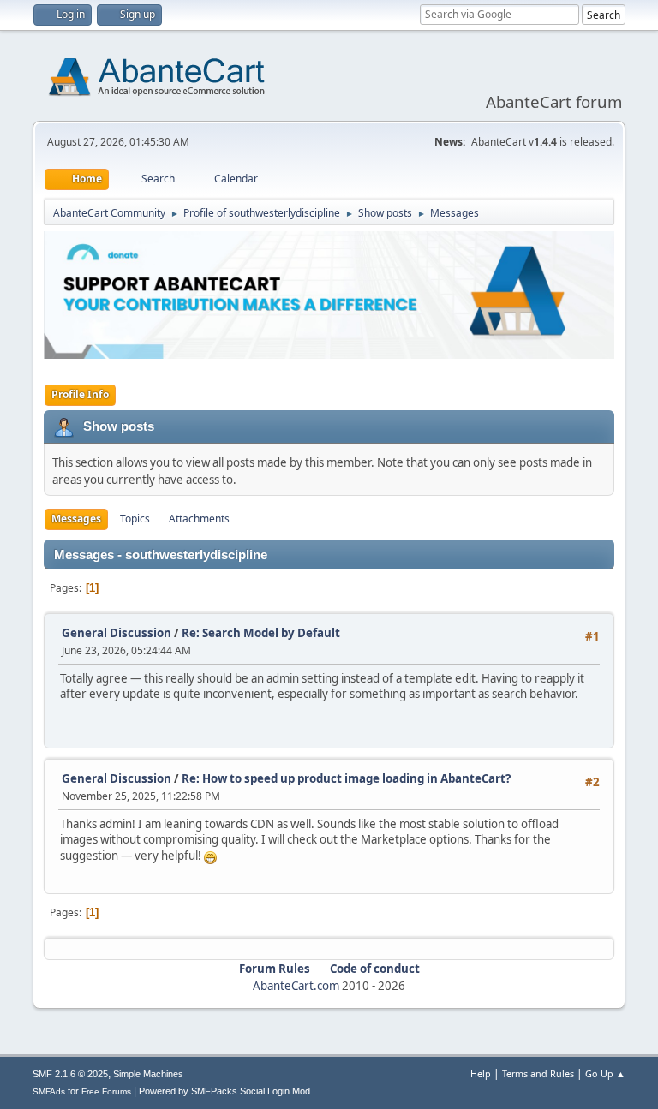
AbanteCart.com (296, 985)
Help (480, 1073)
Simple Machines (148, 1074)
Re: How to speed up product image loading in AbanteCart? (346, 778)
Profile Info (80, 394)
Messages (76, 518)
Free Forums (106, 1091)
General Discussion (116, 633)
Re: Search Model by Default (261, 633)
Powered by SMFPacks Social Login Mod (224, 1091)
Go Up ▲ (605, 1073)
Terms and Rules (538, 1073)
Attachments (199, 518)
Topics (135, 518)
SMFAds (49, 1091)
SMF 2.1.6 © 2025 (70, 1074)
